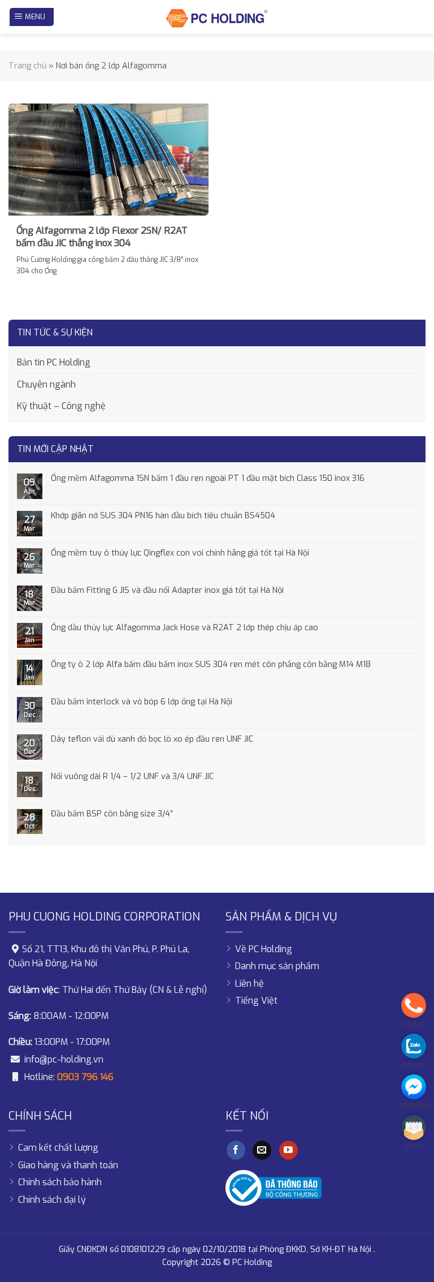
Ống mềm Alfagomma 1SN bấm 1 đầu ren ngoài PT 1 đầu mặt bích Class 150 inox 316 (207, 478)
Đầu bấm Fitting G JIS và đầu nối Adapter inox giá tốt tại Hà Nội (167, 590)
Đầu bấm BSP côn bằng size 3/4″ (112, 814)
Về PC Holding (263, 949)
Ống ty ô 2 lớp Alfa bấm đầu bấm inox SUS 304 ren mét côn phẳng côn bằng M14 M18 (211, 664)
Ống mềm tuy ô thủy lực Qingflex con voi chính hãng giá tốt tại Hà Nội (180, 553)
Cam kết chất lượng (58, 1148)
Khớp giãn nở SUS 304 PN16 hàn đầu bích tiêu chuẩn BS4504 (163, 515)
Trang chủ (27, 66)
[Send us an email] (262, 1150)
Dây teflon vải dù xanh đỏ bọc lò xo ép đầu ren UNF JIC (152, 739)
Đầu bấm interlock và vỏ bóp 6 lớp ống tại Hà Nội (141, 702)
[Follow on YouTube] (288, 1150)
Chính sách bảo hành (60, 1182)
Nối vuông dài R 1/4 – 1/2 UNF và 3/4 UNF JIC (132, 776)
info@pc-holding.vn (63, 1059)
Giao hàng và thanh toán (68, 1165)
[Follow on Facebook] (236, 1150)
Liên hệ (249, 984)
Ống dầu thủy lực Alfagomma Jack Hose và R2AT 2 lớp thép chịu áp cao (184, 628)
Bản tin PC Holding (53, 362)
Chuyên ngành (46, 384)
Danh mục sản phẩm (277, 966)
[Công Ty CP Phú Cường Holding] (217, 17)
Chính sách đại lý (52, 1200)
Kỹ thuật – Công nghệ (61, 406)
